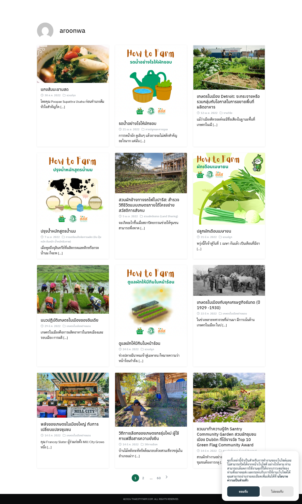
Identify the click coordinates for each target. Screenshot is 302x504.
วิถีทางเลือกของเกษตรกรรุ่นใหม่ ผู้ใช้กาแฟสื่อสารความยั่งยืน (149, 435)
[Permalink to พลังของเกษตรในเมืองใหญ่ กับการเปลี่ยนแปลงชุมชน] (73, 395)
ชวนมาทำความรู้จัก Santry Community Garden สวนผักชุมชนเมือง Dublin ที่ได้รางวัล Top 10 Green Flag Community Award (226, 437)
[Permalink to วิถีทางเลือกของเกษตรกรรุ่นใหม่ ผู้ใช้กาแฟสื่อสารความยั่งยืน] (151, 399)
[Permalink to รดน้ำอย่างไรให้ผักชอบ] (151, 80)
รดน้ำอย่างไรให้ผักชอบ (137, 123)
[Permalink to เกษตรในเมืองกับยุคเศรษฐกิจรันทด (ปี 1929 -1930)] (229, 280)
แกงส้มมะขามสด (55, 89)
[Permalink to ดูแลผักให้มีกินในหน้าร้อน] (151, 300)
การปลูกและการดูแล (156, 129)
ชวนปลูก (227, 237)
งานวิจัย (228, 113)
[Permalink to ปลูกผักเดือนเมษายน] (229, 188)
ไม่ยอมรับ (277, 491)
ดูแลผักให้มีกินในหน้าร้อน (139, 343)
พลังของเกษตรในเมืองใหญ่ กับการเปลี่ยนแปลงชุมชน (70, 426)
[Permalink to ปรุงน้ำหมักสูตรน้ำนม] (73, 188)
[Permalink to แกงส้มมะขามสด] (73, 63)
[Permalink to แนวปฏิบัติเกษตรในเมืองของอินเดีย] (73, 289)
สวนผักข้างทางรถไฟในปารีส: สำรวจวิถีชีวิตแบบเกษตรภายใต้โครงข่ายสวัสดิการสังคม (149, 205)
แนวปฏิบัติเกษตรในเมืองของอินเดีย (69, 320)
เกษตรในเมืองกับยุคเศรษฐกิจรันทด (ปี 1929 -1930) (228, 304)
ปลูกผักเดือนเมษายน (214, 231)
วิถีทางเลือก (151, 444)
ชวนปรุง (71, 95)
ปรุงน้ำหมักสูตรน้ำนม (58, 231)
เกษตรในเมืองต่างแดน (79, 326)
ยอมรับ (243, 491)
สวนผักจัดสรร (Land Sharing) (161, 216)
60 (159, 477)
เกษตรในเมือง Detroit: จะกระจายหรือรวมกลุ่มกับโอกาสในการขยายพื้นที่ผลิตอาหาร (228, 101)
